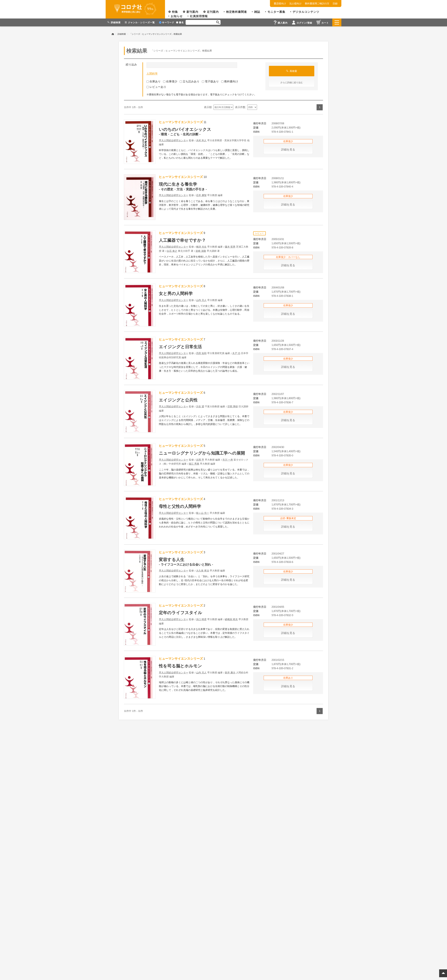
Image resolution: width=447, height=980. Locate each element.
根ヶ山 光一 (202, 513)
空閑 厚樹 (232, 406)
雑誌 (257, 11)
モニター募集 (276, 11)
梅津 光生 (201, 246)
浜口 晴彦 (201, 619)
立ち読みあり (191, 81)
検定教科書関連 (236, 11)
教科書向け (231, 81)
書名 (181, 22)
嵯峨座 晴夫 (231, 619)
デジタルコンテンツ (306, 11)
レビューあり (157, 86)
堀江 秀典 (194, 463)
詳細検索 (122, 34)
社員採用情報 (199, 16)
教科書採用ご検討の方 (317, 3)
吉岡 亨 (200, 459)
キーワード (168, 22)
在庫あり (155, 81)
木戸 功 (236, 353)
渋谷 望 (200, 406)
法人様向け (295, 3)
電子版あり (212, 81)
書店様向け (280, 3)
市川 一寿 (227, 459)
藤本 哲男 (230, 246)
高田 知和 (201, 353)
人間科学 (152, 73)
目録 (335, 3)
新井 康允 (230, 672)
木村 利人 (201, 140)
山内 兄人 (201, 300)
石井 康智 (201, 195)
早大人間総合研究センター (173, 140)
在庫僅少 (171, 81)
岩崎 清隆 (201, 250)
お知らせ (177, 16)
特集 (175, 11)
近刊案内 (213, 11)
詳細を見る (288, 149)
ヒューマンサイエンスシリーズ (181, 122)
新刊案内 (192, 11)
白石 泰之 (172, 250)
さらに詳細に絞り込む (291, 82)
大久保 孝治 (202, 570)
